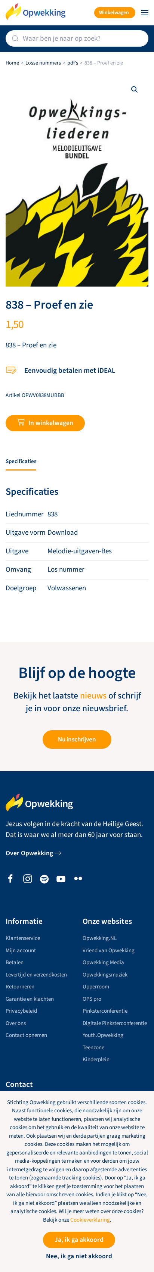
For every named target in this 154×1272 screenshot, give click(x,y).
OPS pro (92, 999)
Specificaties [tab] (21, 461)
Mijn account (21, 950)
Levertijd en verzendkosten (36, 975)
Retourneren (20, 987)
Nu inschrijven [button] (77, 739)
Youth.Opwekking (103, 1035)
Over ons (16, 1023)
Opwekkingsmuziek (105, 975)
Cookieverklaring (90, 1220)
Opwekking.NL (100, 938)
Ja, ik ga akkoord (79, 1239)
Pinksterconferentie (105, 1011)
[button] (144, 12)
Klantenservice (23, 938)
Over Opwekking (29, 853)
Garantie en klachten (30, 999)
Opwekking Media (103, 962)
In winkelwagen (50, 423)
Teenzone (93, 1047)
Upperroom (96, 987)
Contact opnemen (26, 1035)
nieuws (93, 696)
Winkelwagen (114, 12)
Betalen (15, 962)
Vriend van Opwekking (109, 950)
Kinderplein (96, 1059)
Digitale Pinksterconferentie (115, 1023)
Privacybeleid (21, 1011)
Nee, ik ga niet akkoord (79, 1256)
